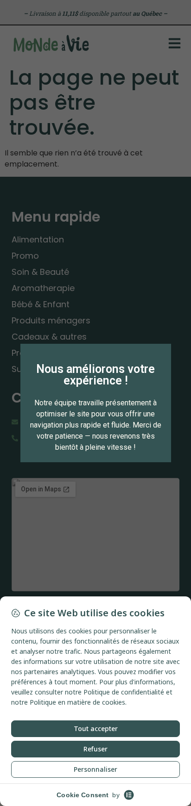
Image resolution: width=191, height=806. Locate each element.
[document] (95, 403)
